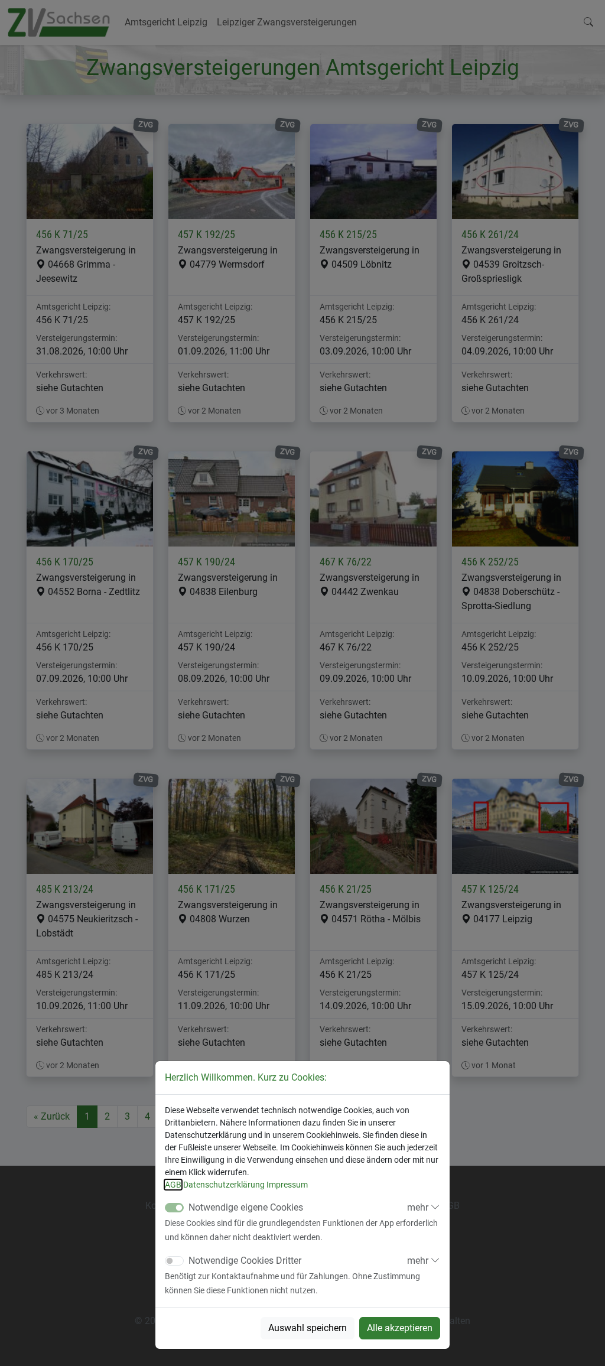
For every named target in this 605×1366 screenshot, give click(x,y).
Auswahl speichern (307, 1328)
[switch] (174, 1261)
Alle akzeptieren (399, 1328)
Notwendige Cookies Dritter (244, 1260)
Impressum (287, 1184)
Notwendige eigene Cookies (245, 1207)
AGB (173, 1184)
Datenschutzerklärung (224, 1184)
